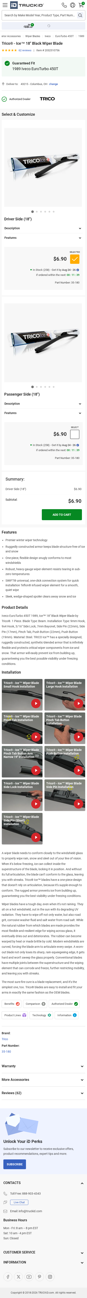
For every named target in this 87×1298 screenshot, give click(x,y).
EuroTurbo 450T (64, 36)
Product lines (15, 1015)
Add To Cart (62, 514)
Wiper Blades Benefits (11, 1004)
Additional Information (66, 1015)
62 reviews (25, 50)
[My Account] (72, 5)
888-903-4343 (31, 1193)
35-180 (6, 1051)
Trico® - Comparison (35, 1004)
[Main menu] (5, 5)
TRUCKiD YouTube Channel (28, 1276)
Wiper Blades (32, 36)
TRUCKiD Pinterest (39, 1276)
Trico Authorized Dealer (64, 1004)
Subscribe (15, 1164)
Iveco (48, 36)
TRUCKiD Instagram (50, 1276)
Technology (41, 1015)
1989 (81, 36)
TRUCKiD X (18, 1276)
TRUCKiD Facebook (7, 1276)
